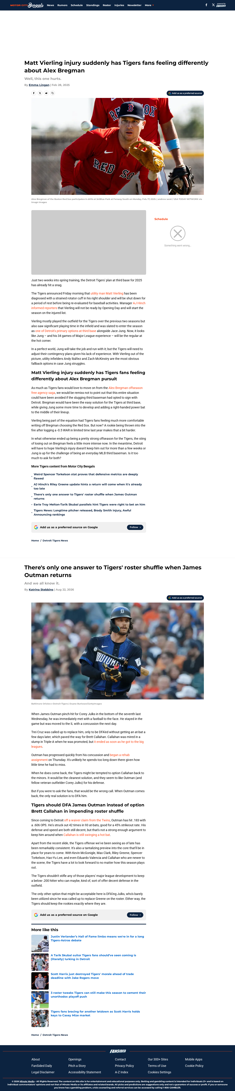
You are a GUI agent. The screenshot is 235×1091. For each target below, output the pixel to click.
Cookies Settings (159, 1072)
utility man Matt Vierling (107, 293)
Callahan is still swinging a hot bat (86, 835)
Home (35, 540)
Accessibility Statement (84, 1072)
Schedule (77, 5)
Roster (107, 5)
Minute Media (27, 1081)
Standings (92, 5)
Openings (74, 1059)
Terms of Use (157, 1066)
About (35, 1059)
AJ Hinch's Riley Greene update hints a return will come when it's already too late (88, 486)
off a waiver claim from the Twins (87, 820)
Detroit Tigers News (55, 540)
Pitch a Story (77, 1066)
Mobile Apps (193, 1059)
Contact (120, 1059)
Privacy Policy (124, 1066)
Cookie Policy (194, 1066)
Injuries (119, 5)
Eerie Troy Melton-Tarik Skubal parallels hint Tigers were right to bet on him (89, 504)
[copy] (52, 93)
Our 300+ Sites (158, 1059)
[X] (213, 4)
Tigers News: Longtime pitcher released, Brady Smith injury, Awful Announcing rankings (82, 512)
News (50, 5)
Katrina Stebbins (41, 589)
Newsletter (134, 5)
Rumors (62, 5)
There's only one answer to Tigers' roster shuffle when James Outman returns (85, 496)
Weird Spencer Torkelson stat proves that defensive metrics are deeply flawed (86, 476)
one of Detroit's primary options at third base (65, 331)
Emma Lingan (39, 85)
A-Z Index (121, 1072)
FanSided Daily (41, 1066)
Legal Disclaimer (42, 1072)
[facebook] (206, 4)
